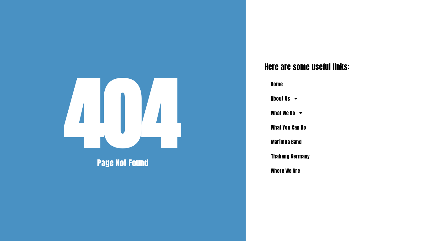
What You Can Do (288, 127)
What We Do (283, 113)
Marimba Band (286, 142)
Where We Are (285, 170)
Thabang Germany (290, 156)
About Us (280, 98)
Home (277, 84)
